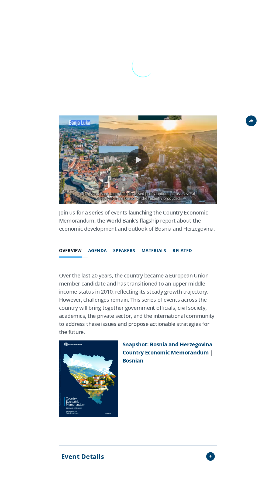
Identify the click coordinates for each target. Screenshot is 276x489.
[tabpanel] (138, 349)
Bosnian (133, 360)
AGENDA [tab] (97, 251)
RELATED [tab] (182, 251)
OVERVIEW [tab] (70, 251)
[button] (138, 160)
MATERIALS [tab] (154, 251)
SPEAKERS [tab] (124, 251)
